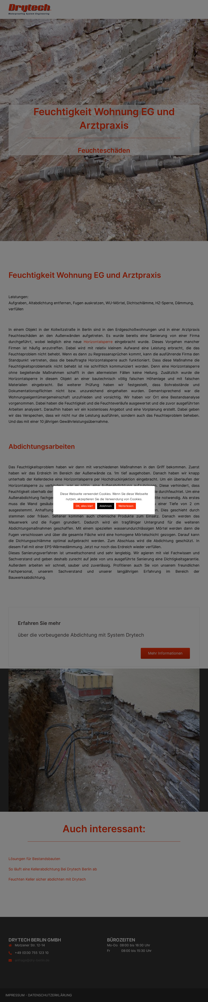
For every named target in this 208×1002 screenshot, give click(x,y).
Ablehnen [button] (106, 505)
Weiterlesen (125, 505)
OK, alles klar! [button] (84, 505)
